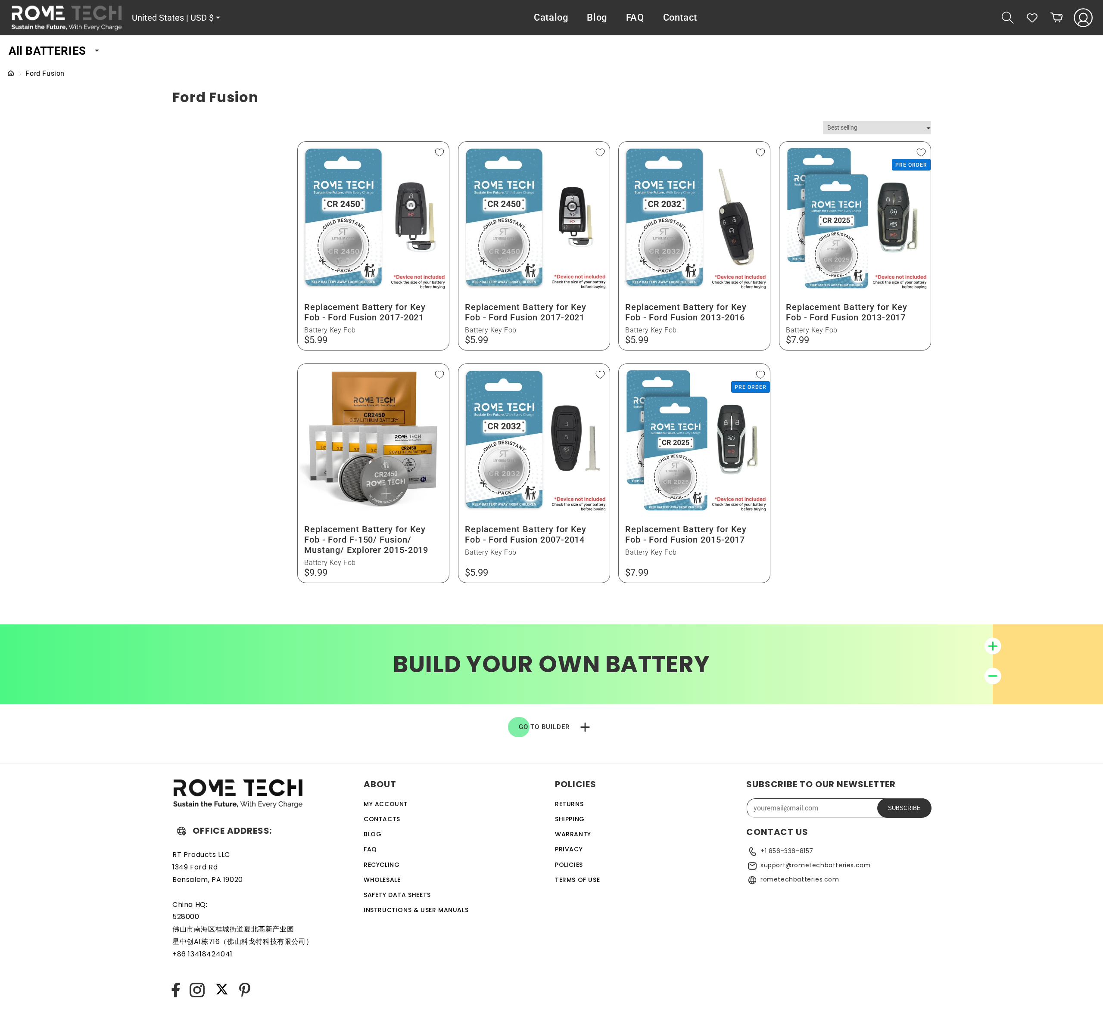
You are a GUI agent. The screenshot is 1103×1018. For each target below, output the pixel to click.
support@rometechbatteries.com (815, 865)
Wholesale (382, 879)
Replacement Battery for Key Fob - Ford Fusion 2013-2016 (686, 312)
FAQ (370, 849)
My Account (386, 804)
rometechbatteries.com (799, 879)
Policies (569, 864)
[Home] (10, 74)
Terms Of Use (577, 879)
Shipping (570, 819)
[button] (1007, 17)
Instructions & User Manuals (416, 910)
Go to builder (544, 727)
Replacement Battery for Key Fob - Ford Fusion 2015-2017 (686, 534)
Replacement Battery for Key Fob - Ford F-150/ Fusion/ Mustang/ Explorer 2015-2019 (366, 539)
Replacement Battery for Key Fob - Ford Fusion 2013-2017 (846, 312)
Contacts (382, 819)
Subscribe (904, 808)
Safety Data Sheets (397, 895)
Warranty (573, 834)
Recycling (381, 864)
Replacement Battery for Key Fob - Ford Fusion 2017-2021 (365, 312)
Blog (372, 834)
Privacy (569, 849)
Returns (569, 804)
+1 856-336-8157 (786, 851)
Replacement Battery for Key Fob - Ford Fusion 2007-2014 (525, 534)
